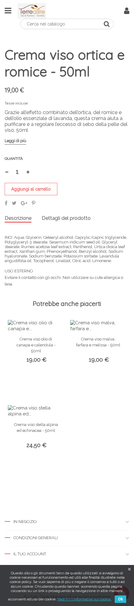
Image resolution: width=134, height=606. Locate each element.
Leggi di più (15, 140)
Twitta (14, 203)
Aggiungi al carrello (31, 189)
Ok (120, 599)
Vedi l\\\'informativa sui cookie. (84, 599)
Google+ (24, 203)
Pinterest (33, 203)
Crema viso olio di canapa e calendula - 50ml (36, 345)
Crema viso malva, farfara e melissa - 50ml (98, 342)
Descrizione (18, 218)
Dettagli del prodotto (66, 218)
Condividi (6, 203)
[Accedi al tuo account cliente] (126, 12)
